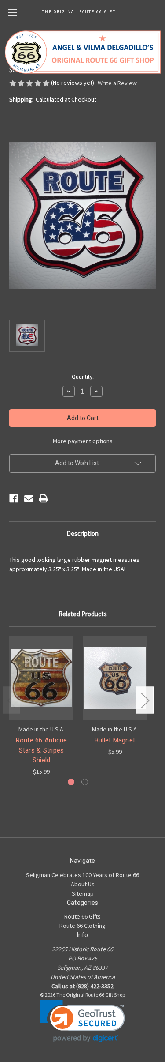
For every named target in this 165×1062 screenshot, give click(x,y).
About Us (83, 884)
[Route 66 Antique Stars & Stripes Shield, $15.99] (41, 678)
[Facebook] (13, 498)
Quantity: (83, 376)
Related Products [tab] (83, 614)
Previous (11, 700)
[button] (82, 1021)
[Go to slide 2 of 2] (84, 782)
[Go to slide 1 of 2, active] (71, 782)
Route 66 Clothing (82, 926)
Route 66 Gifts (82, 916)
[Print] (43, 498)
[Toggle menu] (12, 12)
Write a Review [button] (117, 83)
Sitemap (83, 893)
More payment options (83, 441)
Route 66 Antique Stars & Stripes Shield (41, 750)
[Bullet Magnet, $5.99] (115, 678)
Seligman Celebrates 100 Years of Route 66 (82, 875)
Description (82, 533)
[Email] (28, 498)
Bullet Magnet (115, 740)
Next (145, 700)
